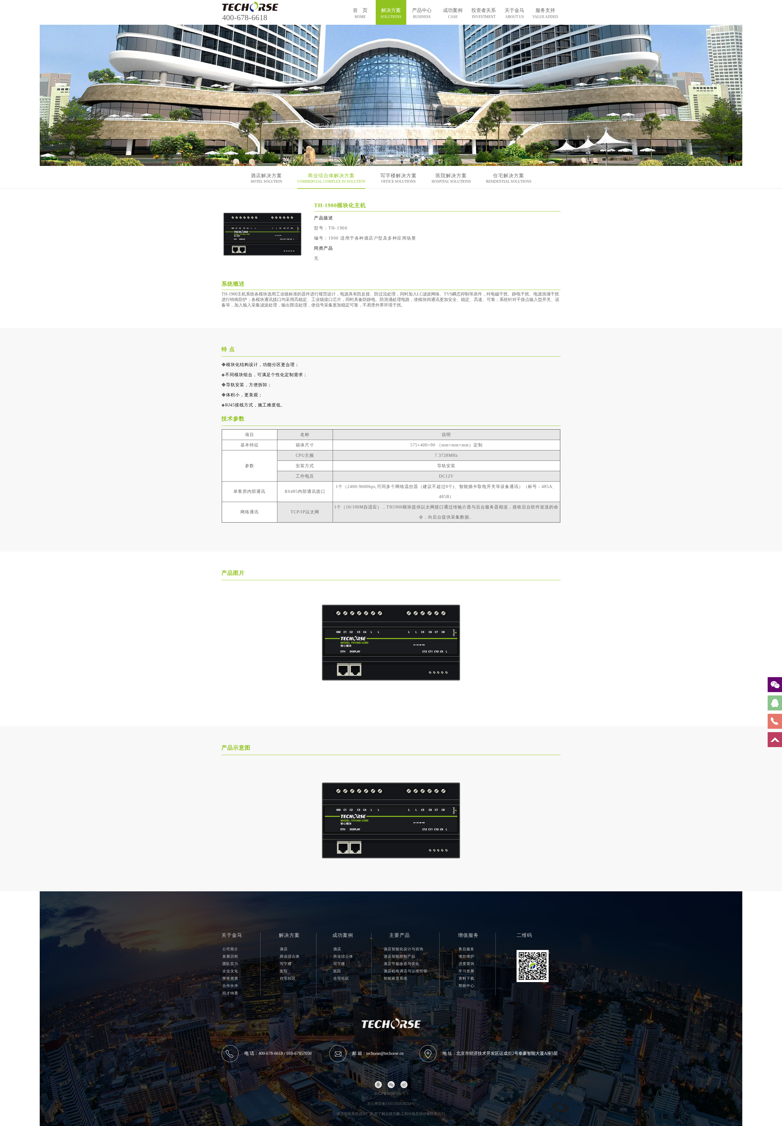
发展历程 (230, 956)
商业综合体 (290, 956)
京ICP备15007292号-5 (391, 1093)
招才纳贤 (230, 993)
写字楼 (286, 964)
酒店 (284, 949)
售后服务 (466, 949)
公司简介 (230, 949)
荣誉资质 (230, 978)
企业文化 (230, 971)
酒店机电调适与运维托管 (405, 971)
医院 (284, 971)
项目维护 (466, 956)
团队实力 (230, 964)
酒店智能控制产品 (399, 956)
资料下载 (466, 978)
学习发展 (466, 971)
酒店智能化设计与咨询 (403, 949)
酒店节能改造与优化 (401, 964)
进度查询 (466, 964)
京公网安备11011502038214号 (391, 1104)
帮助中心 (466, 986)
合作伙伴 (230, 986)
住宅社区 (288, 978)
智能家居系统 (395, 978)
